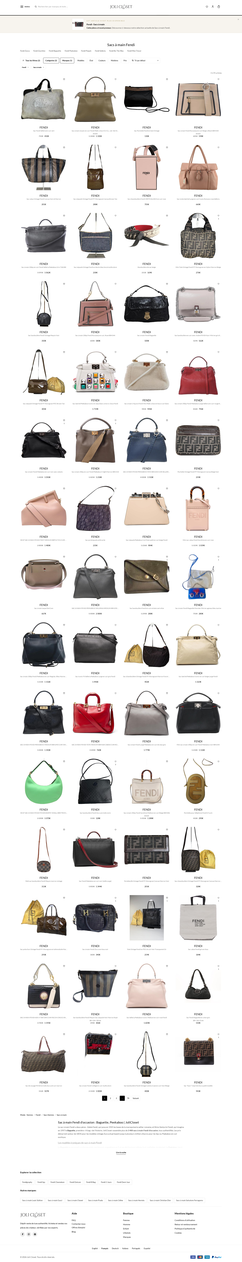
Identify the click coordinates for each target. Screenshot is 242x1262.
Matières (114, 60)
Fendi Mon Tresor (134, 51)
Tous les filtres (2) (32, 60)
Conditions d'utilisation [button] (185, 1220)
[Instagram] (28, 1234)
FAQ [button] (74, 1220)
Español (147, 1248)
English (95, 1248)
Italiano (125, 1248)
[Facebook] (22, 1234)
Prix (125, 60)
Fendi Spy (41, 1182)
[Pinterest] (34, 1234)
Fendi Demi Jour (123, 1182)
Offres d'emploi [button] (78, 1227)
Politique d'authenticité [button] (185, 1228)
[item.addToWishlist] (64, 79)
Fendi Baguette (55, 51)
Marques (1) (67, 60)
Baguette (71, 1130)
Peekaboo (172, 1147)
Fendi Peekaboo (71, 51)
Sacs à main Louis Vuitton (32, 1200)
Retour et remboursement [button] (186, 1224)
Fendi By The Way (116, 51)
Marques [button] (127, 1237)
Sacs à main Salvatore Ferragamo (189, 1200)
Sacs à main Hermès (136, 1200)
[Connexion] (212, 6)
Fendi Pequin (86, 51)
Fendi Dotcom (75, 1182)
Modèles (80, 60)
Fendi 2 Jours (106, 1182)
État (91, 60)
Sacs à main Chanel (75, 1200)
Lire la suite (121, 1152)
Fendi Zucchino (39, 51)
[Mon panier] (218, 6)
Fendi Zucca (25, 51)
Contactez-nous (78, 1224)
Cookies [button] (178, 1233)
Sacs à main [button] (37, 67)
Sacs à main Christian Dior (160, 1200)
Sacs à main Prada (95, 1200)
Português (136, 1248)
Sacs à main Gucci (55, 1200)
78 (128, 1098)
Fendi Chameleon (57, 1182)
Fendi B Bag (91, 1182)
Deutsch (115, 1248)
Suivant (136, 1098)
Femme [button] (126, 1220)
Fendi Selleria (100, 51)
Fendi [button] (24, 67)
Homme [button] (126, 1224)
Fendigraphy (27, 1182)
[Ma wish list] (207, 6)
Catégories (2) (51, 60)
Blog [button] (74, 1231)
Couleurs (102, 60)
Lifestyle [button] (126, 1233)
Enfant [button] (126, 1228)
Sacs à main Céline (115, 1200)
